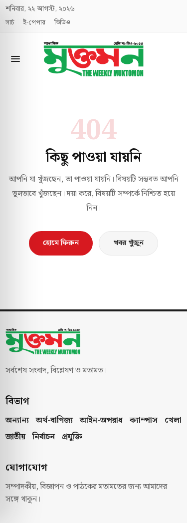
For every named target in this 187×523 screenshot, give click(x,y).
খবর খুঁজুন (128, 243)
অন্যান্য (17, 421)
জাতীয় (15, 437)
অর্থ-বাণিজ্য (54, 421)
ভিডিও (62, 23)
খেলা (173, 421)
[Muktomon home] (93, 58)
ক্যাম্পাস (144, 421)
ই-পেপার (34, 23)
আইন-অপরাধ (101, 421)
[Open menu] (15, 59)
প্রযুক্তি (72, 437)
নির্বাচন (43, 437)
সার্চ (9, 23)
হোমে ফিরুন (61, 243)
